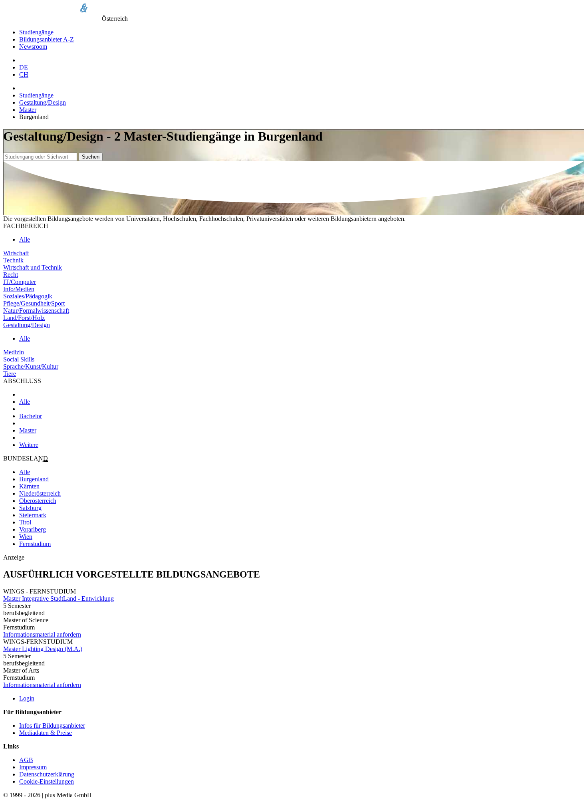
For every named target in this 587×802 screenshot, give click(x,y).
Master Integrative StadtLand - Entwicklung (58, 598)
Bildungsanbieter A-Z (46, 39)
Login (26, 698)
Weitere (28, 444)
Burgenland (34, 479)
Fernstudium (35, 543)
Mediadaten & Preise (45, 732)
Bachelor (30, 416)
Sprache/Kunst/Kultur (30, 366)
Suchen (90, 157)
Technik (13, 260)
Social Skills (18, 359)
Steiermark (32, 515)
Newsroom (33, 46)
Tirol (25, 522)
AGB (26, 759)
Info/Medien (18, 289)
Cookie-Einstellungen (46, 781)
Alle (24, 239)
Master (27, 109)
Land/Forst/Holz (24, 317)
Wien (25, 536)
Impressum (33, 767)
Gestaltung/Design (42, 102)
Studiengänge (36, 32)
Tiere (9, 373)
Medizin (13, 352)
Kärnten (29, 486)
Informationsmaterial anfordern (42, 634)
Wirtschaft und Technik (32, 267)
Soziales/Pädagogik (27, 296)
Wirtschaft (16, 253)
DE (23, 67)
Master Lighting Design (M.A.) (42, 648)
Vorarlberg (32, 529)
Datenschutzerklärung (46, 774)
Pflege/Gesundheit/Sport (34, 303)
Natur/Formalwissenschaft (36, 310)
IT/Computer (19, 281)
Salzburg (30, 507)
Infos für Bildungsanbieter (52, 725)
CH (23, 74)
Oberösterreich (37, 500)
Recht (10, 274)
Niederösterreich (40, 493)
